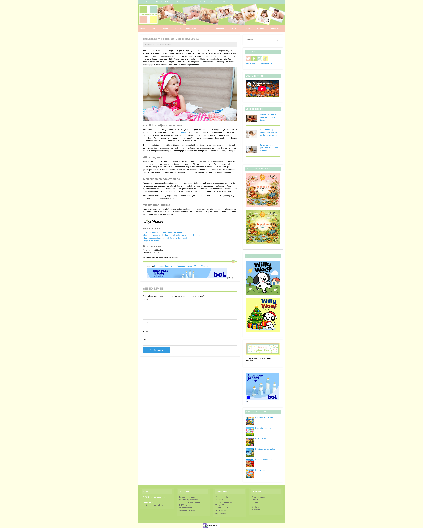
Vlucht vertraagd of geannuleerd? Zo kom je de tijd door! (165, 238)
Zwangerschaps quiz (187, 510)
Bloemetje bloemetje (263, 428)
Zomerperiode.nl (221, 508)
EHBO (156, 2)
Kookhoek (220, 28)
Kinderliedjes (275, 28)
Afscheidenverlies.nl (223, 513)
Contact (255, 500)
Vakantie (190, 266)
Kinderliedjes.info (222, 497)
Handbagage (159, 266)
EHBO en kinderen (186, 505)
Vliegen (197, 266)
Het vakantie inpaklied (264, 417)
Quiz (185, 2)
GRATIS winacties (228, 2)
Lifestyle (166, 28)
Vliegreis (204, 266)
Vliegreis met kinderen (152, 241)
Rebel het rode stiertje (263, 460)
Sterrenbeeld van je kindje (189, 502)
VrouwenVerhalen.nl (223, 505)
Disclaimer (256, 507)
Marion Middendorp (178, 266)
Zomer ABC (193, 2)
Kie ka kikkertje (261, 439)
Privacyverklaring (258, 497)
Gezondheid (206, 28)
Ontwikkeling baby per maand (190, 500)
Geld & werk (191, 28)
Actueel (143, 28)
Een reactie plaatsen (164, 44)
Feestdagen (204, 2)
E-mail (145, 331)
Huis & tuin (234, 28)
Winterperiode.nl (221, 510)
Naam (145, 322)
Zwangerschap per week (189, 497)
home (167, 266)
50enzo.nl (219, 500)
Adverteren (256, 509)
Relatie (178, 28)
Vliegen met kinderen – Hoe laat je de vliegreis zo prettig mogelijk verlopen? (172, 235)
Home (141, 2)
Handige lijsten (215, 2)
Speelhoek (260, 28)
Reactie (146, 300)
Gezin (154, 28)
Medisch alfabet (166, 2)
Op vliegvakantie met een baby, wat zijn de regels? (163, 232)
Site (144, 339)
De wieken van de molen (265, 449)
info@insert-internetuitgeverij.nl (155, 505)
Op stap (247, 28)
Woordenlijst (177, 2)
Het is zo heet (260, 470)
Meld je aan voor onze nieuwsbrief (259, 63)
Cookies (255, 502)
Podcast (148, 2)
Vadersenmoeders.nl (223, 502)
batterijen (182, 132)
